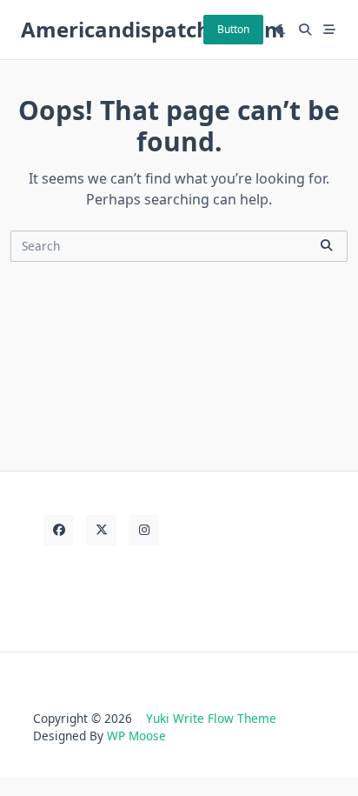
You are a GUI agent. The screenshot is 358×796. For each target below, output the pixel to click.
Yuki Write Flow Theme (211, 718)
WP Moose (136, 735)
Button (233, 29)
